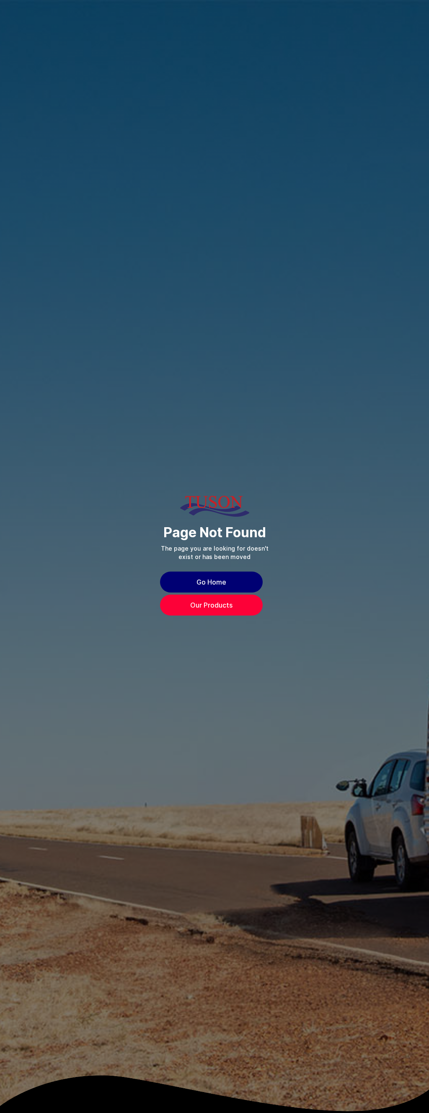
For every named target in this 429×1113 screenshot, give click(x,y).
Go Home (211, 582)
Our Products (211, 605)
